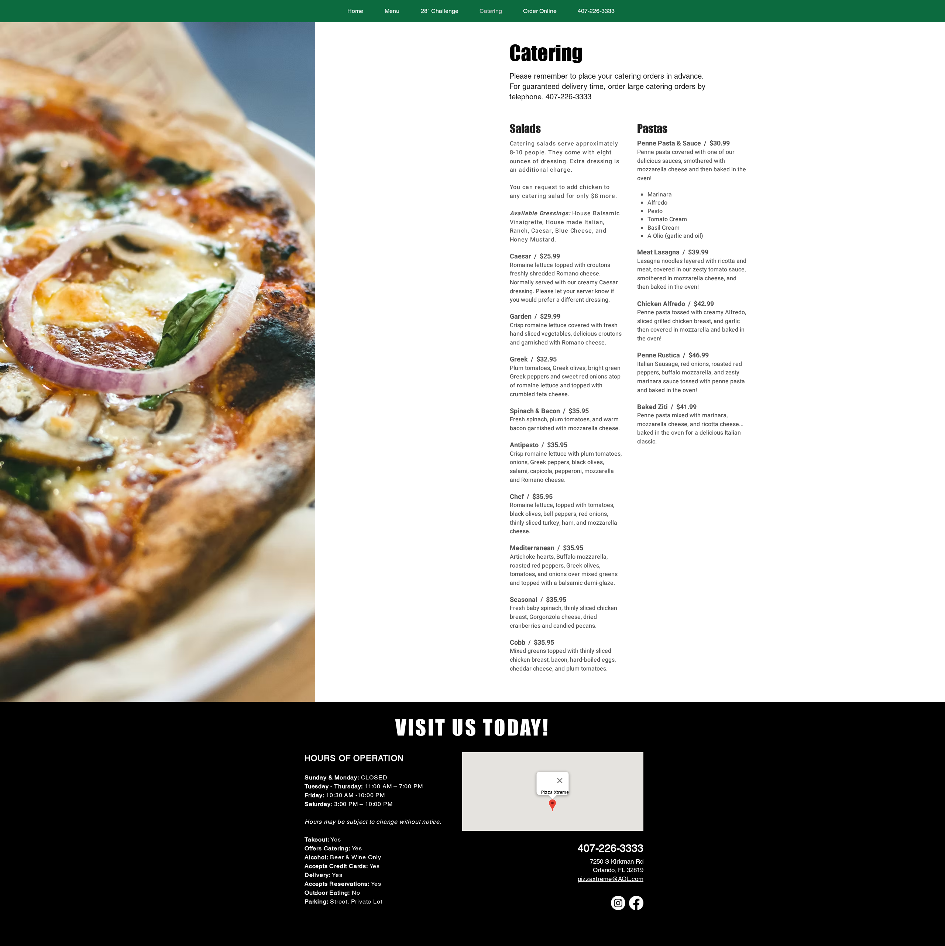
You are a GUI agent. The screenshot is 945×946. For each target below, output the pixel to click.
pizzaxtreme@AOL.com (610, 878)
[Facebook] (636, 903)
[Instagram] (618, 903)
